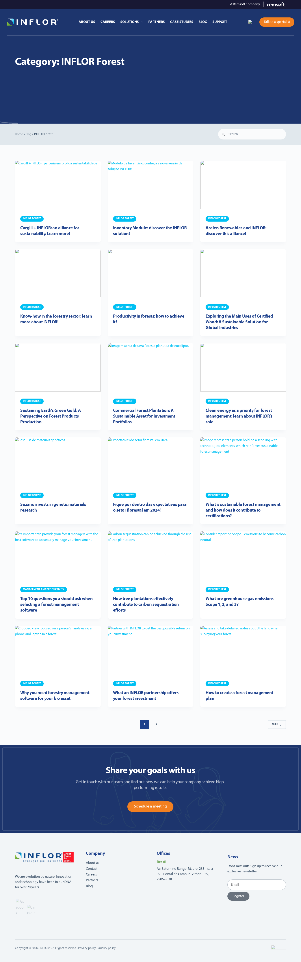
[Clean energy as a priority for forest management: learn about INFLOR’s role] (243, 367)
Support (219, 22)
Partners (156, 22)
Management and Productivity (43, 589)
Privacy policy (87, 948)
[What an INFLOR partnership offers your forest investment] (150, 650)
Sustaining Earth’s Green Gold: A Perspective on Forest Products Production (50, 416)
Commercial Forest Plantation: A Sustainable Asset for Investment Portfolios (144, 416)
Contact (91, 869)
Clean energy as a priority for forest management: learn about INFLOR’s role (239, 416)
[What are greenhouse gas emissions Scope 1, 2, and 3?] (243, 555)
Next (275, 724)
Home (19, 134)
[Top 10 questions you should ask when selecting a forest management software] (57, 555)
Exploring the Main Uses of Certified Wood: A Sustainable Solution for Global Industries (239, 322)
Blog (203, 22)
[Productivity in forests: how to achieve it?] (150, 273)
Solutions (129, 22)
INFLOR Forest (32, 218)
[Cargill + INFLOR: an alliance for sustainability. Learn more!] (57, 185)
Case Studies (181, 22)
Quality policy (107, 948)
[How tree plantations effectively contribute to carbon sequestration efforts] (150, 555)
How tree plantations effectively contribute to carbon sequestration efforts (146, 605)
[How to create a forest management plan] (243, 650)
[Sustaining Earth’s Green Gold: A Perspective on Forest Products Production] (57, 367)
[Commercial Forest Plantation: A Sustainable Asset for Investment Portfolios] (150, 367)
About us (87, 22)
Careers (107, 22)
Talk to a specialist (277, 22)
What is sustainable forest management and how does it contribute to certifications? (243, 510)
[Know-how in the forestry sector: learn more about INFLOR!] (57, 273)
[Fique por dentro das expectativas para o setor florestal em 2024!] (150, 461)
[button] (251, 22)
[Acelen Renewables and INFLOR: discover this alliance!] (243, 185)
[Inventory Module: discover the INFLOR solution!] (150, 185)
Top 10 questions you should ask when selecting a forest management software (56, 605)
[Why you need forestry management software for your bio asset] (57, 650)
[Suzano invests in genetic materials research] (57, 461)
